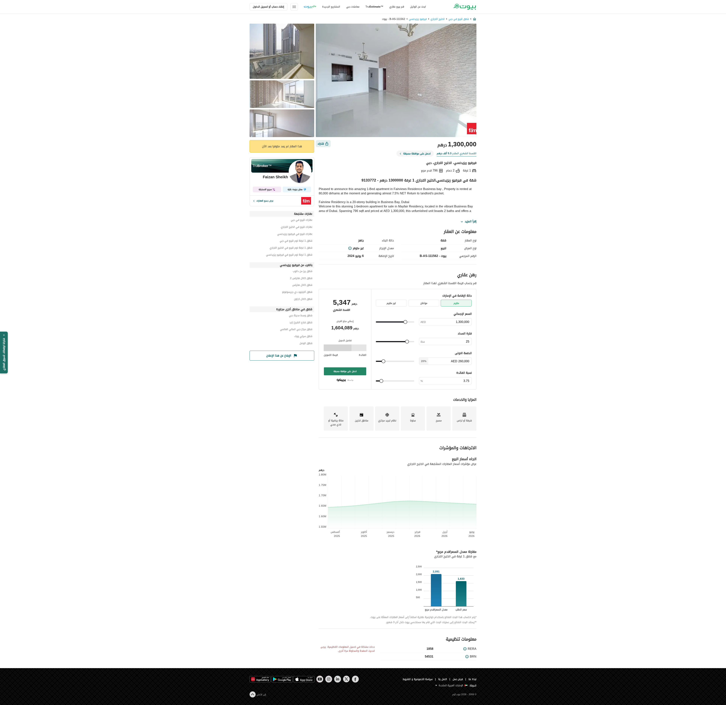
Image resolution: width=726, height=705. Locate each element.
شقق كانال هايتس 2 (301, 279)
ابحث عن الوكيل (418, 6)
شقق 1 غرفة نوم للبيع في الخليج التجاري (291, 248)
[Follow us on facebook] (355, 679)
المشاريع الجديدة (331, 6)
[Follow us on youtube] (319, 679)
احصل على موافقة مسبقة (345, 371)
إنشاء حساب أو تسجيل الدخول (268, 6)
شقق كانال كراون (303, 300)
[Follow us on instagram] (328, 679)
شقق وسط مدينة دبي (300, 316)
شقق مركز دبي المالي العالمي (296, 330)
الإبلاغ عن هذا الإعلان (278, 355)
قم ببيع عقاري (396, 6)
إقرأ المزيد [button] (470, 221)
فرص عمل (458, 679)
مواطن (423, 303)
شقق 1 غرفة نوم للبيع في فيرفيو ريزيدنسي (289, 255)
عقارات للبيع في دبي (301, 221)
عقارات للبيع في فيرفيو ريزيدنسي (294, 235)
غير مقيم (391, 303)
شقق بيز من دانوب (302, 272)
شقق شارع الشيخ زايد (300, 323)
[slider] (405, 322)
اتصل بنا (442, 679)
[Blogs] (310, 7)
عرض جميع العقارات (265, 201)
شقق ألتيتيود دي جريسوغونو (297, 293)
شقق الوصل (305, 344)
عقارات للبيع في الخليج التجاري (296, 228)
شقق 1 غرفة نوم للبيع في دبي (296, 241)
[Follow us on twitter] (346, 679)
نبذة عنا (472, 679)
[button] (4, 353)
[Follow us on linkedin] (337, 679)
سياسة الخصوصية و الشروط (418, 679)
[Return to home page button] (464, 7)
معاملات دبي (352, 6)
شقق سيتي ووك (303, 337)
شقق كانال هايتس (302, 286)
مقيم (456, 303)
